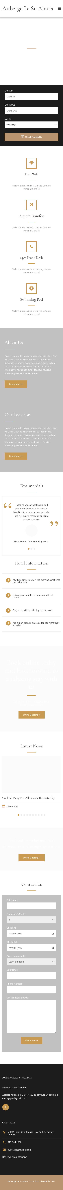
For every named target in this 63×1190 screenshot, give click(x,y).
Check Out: (12, 942)
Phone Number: (14, 984)
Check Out (10, 105)
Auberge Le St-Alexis (27, 8)
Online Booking (30, 714)
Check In (9, 91)
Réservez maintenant (14, 1157)
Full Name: (12, 900)
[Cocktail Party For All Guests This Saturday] (31, 774)
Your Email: (12, 970)
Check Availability (33, 137)
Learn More (15, 384)
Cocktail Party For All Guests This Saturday (28, 798)
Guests (8, 119)
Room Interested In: (17, 956)
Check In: (11, 928)
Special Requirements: (18, 998)
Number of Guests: (16, 914)
